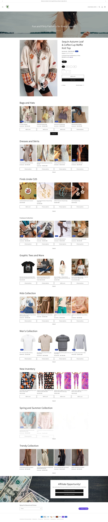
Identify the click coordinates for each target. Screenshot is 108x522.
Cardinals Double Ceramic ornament (26, 200)
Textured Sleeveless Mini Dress (59, 162)
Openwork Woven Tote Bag (77, 124)
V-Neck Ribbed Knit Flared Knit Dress (26, 162)
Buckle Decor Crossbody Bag (59, 124)
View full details (79, 85)
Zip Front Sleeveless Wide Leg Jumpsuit (61, 467)
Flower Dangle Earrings (76, 200)
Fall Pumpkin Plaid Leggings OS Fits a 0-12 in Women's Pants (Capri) (28, 391)
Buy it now (73, 79)
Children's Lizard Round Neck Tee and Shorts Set (62, 315)
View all (54, 133)
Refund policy (34, 519)
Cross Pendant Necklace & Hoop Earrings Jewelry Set (44, 201)
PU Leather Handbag (23, 124)
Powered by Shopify (28, 519)
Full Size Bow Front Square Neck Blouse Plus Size (45, 430)
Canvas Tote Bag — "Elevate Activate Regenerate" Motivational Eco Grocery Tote (62, 278)
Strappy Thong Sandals (24, 239)
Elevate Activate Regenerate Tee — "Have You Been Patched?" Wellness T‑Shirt (80, 278)
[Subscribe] (40, 508)
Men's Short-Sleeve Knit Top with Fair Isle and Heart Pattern (62, 353)
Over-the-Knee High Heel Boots (60, 239)
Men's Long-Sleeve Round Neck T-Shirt (79, 352)
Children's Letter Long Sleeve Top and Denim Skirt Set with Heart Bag (28, 315)
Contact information (60, 519)
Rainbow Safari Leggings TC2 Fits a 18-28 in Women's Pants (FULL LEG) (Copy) (62, 391)
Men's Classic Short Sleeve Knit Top (26, 352)
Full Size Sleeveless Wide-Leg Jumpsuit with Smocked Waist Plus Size (45, 468)
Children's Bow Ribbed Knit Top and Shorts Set (79, 315)
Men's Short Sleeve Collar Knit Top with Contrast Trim (44, 353)
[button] (2, 7)
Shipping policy (53, 519)
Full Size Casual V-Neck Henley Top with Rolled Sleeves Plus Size (27, 430)
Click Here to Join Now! (69, 494)
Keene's (23, 519)
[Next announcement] (105, 1)
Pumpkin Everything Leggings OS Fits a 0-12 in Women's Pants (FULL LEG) (45, 391)
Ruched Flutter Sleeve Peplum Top (78, 429)
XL (74, 66)
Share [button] (64, 85)
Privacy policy (40, 519)
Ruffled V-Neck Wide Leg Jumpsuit (78, 467)
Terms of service (46, 519)
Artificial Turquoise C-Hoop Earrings (60, 200)
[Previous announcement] (2, 1)
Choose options (80, 129)
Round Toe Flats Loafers (41, 239)
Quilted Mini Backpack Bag (42, 124)
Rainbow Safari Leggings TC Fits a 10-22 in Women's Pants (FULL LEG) (79, 391)
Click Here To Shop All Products (54, 30)
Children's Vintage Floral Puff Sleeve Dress (44, 314)
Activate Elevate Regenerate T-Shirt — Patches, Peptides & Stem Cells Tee (44, 278)
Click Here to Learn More (69, 490)
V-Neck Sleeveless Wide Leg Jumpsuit (26, 467)
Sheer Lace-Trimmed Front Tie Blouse (61, 429)
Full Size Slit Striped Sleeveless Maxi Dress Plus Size (44, 163)
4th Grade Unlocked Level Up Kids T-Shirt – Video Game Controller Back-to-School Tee (27, 278)
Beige (64, 61)
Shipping (63, 53)
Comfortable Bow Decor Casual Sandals (79, 239)
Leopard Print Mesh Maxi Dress (77, 162)
